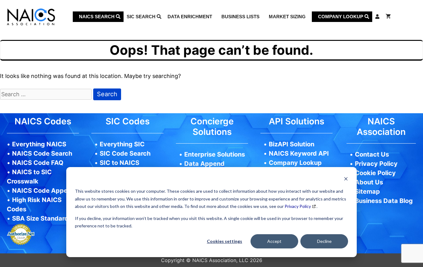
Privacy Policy (298, 206)
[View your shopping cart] (388, 16)
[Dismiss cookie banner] (346, 179)
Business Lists (240, 16)
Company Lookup (341, 16)
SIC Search (142, 16)
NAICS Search (97, 16)
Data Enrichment (190, 16)
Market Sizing (287, 16)
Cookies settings (224, 241)
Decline (324, 241)
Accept (274, 241)
